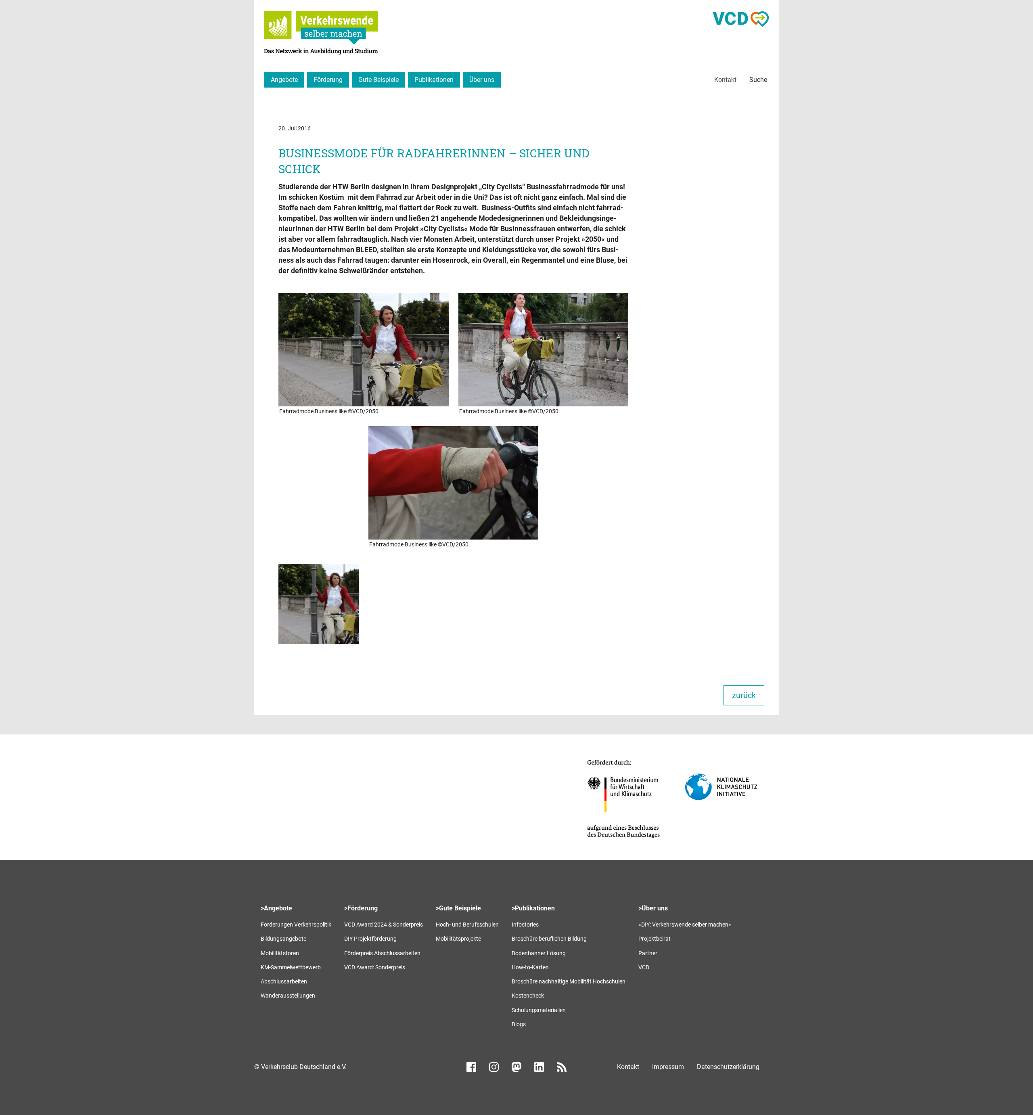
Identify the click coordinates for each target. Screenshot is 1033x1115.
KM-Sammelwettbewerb (291, 967)
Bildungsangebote (283, 938)
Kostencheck (528, 995)
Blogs (519, 1024)
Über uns (481, 80)
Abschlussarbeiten (284, 981)
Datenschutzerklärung (728, 1067)
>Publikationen (533, 908)
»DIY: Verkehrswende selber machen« (684, 924)
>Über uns (653, 908)
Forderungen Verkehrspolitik (296, 924)
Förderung (328, 80)
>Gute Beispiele (458, 908)
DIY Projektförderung (370, 938)
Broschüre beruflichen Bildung (549, 938)
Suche (758, 80)
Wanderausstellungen (288, 995)
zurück (744, 695)
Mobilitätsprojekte (458, 938)
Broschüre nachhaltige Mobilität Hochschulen (568, 981)
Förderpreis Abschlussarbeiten (382, 953)
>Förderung (361, 908)
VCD (643, 967)
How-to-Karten (530, 967)
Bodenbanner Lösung (539, 953)
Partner (647, 953)
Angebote (284, 80)
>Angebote (276, 908)
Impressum (668, 1067)
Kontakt (725, 80)
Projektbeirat (654, 938)
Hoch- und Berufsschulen (467, 924)
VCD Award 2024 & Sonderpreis (383, 924)
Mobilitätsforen (280, 953)
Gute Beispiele (378, 80)
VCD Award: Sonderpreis (374, 967)
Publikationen (434, 80)
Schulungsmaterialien (539, 1010)
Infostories (525, 924)
